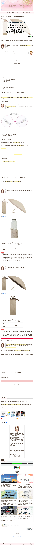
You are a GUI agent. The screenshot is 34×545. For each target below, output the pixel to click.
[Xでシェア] (29, 36)
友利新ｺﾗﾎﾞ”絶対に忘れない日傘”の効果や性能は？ (9, 79)
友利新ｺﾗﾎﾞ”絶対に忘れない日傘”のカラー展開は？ (9, 82)
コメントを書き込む (17, 536)
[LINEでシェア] (30, 36)
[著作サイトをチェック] (14, 456)
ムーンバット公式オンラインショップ (15, 380)
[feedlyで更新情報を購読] (18, 456)
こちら (19, 454)
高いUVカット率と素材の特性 (6, 80)
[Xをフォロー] (16, 456)
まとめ (3, 88)
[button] (32, 36)
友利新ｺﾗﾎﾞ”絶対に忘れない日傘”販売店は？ (8, 87)
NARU (17, 432)
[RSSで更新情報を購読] (19, 456)
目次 (3, 77)
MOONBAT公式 (4, 216)
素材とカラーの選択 (5, 81)
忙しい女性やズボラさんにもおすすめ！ (7, 86)
